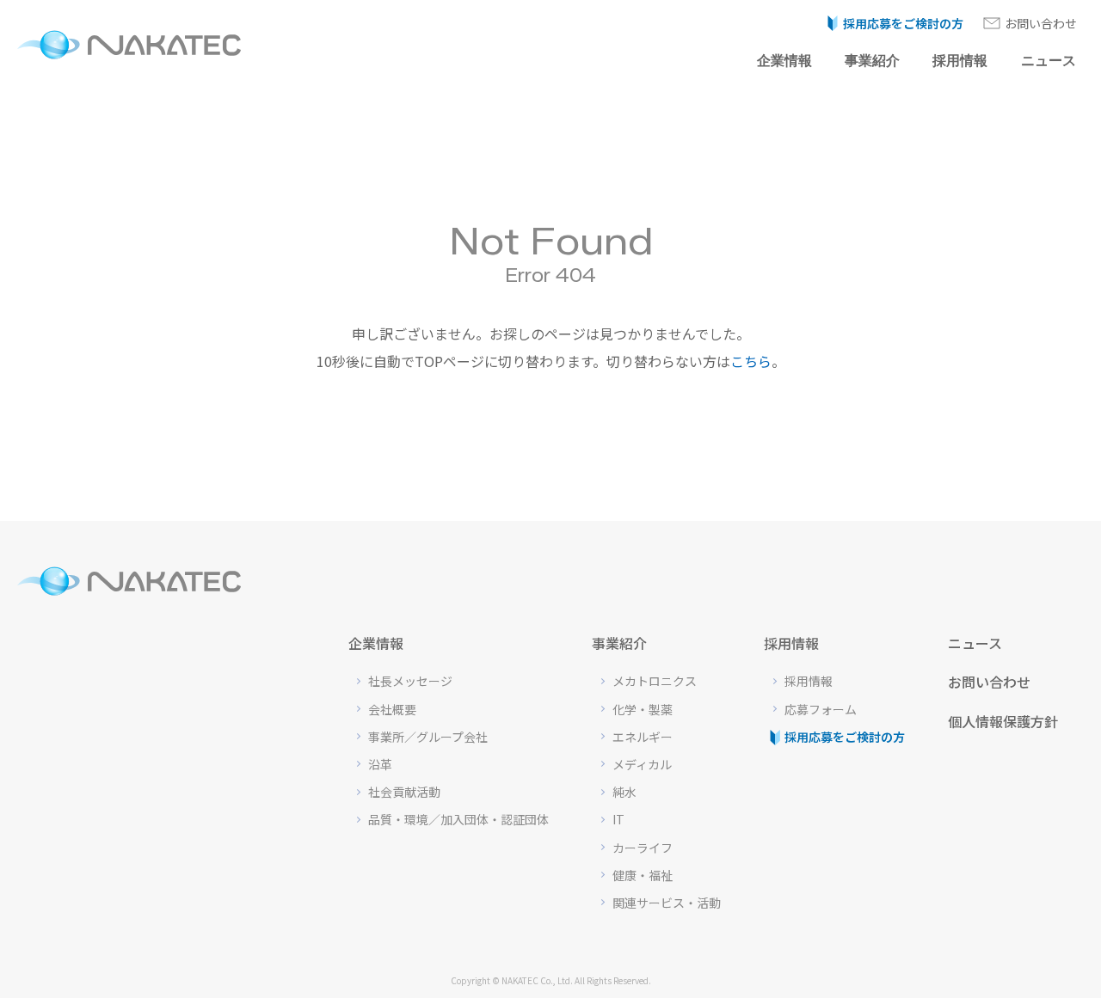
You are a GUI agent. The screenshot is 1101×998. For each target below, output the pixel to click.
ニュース (1048, 60)
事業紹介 (872, 60)
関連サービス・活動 (666, 902)
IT (618, 819)
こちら (751, 361)
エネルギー (642, 736)
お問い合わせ (1041, 23)
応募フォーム (820, 709)
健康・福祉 (642, 875)
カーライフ (642, 847)
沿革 (380, 764)
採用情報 (959, 60)
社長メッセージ (410, 680)
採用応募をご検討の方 (903, 23)
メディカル (642, 764)
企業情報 (784, 60)
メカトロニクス (654, 680)
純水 (624, 791)
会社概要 (392, 709)
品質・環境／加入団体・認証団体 (458, 819)
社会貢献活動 (404, 791)
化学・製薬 (642, 709)
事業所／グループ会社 (428, 736)
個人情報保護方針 (1003, 721)
